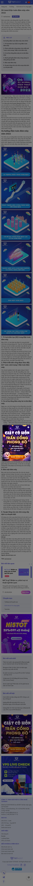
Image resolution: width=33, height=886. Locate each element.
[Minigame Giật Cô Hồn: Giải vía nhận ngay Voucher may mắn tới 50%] (16, 443)
